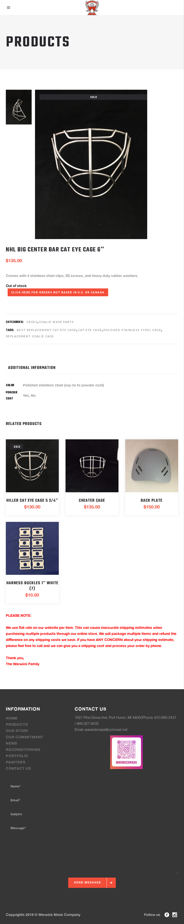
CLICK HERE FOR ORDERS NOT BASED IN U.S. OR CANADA (58, 292)
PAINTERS (15, 762)
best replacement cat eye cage (46, 329)
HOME (12, 718)
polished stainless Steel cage (132, 329)
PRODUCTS (17, 724)
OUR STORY (17, 730)
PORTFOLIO (17, 756)
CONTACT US (18, 768)
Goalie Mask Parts (56, 321)
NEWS (11, 743)
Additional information (32, 368)
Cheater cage (92, 500)
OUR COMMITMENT (24, 737)
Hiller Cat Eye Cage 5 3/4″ (32, 500)
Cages (31, 321)
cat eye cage (90, 329)
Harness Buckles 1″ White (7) (32, 586)
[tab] (40, 368)
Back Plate (151, 500)
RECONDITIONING (23, 749)
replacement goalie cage (30, 336)
